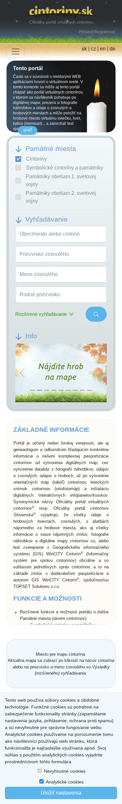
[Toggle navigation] (16, 51)
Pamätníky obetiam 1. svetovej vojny (61, 180)
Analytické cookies (65, 781)
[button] (22, 373)
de (112, 48)
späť (27, 130)
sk (84, 48)
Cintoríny (36, 159)
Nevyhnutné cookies (65, 771)
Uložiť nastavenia (61, 793)
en (103, 48)
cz (93, 48)
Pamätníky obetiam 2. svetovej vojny (61, 197)
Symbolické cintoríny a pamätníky (64, 167)
